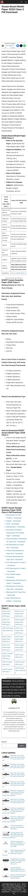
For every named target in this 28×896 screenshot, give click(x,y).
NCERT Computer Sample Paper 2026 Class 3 (7, 656)
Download (17, 518)
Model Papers (20, 273)
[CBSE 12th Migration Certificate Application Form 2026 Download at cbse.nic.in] (5, 869)
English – (9, 521)
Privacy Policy (7, 890)
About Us (15, 892)
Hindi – (9, 524)
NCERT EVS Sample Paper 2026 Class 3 (6, 622)
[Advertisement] (14, 28)
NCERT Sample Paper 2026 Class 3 (20, 670)
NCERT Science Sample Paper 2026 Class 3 (6, 639)
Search (4, 742)
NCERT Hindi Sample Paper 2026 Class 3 (6, 647)
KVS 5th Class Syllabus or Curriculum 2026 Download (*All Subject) (17, 827)
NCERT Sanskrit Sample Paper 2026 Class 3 (19, 622)
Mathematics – (11, 527)
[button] (21, 2)
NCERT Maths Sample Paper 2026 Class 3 (19, 639)
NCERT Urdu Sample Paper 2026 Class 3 (19, 630)
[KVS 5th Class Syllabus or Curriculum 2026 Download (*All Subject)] (5, 827)
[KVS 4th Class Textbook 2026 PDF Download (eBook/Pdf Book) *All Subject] (5, 876)
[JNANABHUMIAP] (2, 2)
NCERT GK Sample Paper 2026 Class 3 (7, 630)
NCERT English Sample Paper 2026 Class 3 (19, 647)
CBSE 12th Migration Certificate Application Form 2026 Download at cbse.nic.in (18, 869)
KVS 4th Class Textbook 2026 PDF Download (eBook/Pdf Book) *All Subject (18, 876)
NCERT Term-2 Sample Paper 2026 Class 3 (19, 613)
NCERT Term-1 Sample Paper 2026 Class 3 (6, 613)
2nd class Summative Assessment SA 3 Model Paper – (15, 533)
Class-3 (13, 273)
